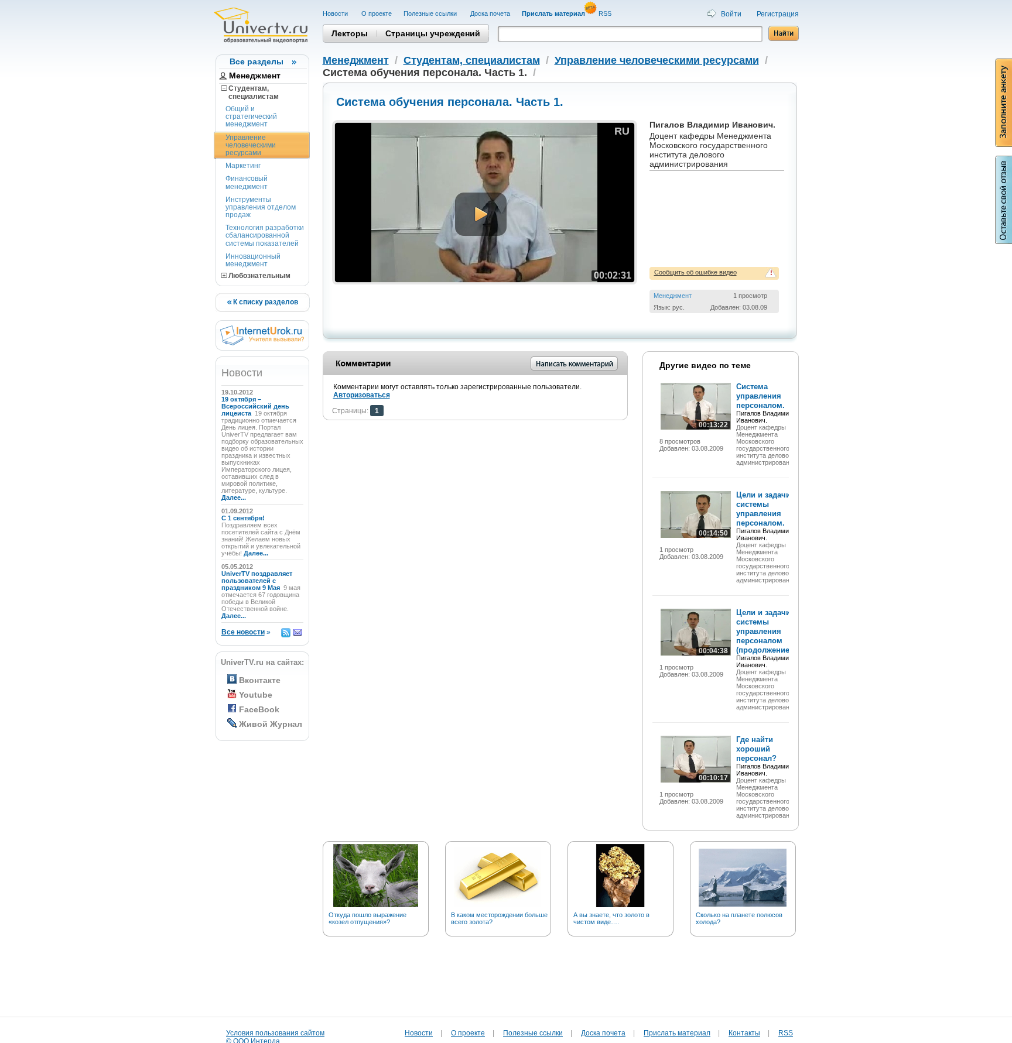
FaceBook (259, 709)
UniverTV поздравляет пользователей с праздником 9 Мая (256, 580)
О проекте (376, 13)
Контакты (744, 1033)
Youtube (255, 694)
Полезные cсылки (431, 13)
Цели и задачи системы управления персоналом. (763, 508)
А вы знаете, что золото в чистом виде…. (611, 918)
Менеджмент (255, 75)
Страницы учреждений (432, 33)
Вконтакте (260, 680)
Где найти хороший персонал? (756, 749)
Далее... (233, 497)
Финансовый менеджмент (246, 182)
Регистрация (778, 14)
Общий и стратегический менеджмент (251, 116)
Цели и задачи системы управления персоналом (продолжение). (765, 631)
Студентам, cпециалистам (250, 92)
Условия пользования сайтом (275, 1033)
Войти (731, 14)
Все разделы (256, 61)
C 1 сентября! (243, 518)
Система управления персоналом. (760, 396)
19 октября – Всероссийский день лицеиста (255, 406)
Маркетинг (243, 166)
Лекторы (349, 33)
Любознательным (258, 276)
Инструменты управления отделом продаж (260, 207)
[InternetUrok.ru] (262, 343)
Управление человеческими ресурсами (250, 145)
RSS (606, 13)
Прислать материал (677, 1033)
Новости (336, 13)
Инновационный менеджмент (253, 260)
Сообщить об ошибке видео (695, 272)
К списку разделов (264, 302)
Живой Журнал (270, 724)
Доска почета (490, 13)
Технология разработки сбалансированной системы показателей (264, 235)
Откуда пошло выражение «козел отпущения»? (367, 918)
